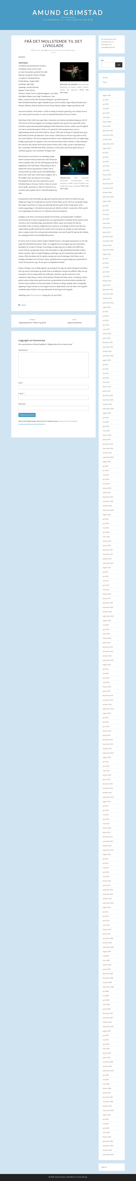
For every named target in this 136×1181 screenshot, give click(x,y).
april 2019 (106, 479)
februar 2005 (107, 1137)
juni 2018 (106, 523)
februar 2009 (107, 965)
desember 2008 (108, 974)
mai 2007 (106, 1040)
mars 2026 (106, 117)
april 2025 (106, 166)
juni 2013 (106, 762)
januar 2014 (106, 735)
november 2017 (108, 554)
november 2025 (108, 135)
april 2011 (106, 872)
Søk (102, 60)
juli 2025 (105, 153)
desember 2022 (108, 289)
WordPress (71, 1177)
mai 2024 (106, 214)
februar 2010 (107, 929)
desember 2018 (108, 497)
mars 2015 (106, 682)
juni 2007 (106, 1035)
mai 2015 (106, 673)
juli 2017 (105, 572)
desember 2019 (108, 444)
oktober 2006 (107, 1066)
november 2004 (108, 1146)
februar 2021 (107, 387)
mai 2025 (106, 162)
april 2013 (106, 766)
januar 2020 (106, 439)
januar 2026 (106, 126)
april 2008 (106, 1000)
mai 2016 (106, 625)
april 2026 (106, 113)
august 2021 (107, 360)
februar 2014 (107, 731)
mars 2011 (106, 876)
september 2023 (108, 250)
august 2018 (107, 515)
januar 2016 (106, 643)
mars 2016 (106, 634)
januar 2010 (106, 934)
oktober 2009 (107, 943)
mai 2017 (106, 581)
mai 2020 (106, 422)
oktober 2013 (107, 749)
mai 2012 (106, 815)
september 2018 (108, 510)
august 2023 (107, 254)
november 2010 (108, 894)
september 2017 (108, 563)
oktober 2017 (107, 559)
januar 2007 (106, 1057)
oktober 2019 (107, 453)
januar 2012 (106, 832)
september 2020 (108, 409)
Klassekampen (36, 295)
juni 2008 (106, 991)
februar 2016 (107, 638)
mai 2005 (106, 1124)
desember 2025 (108, 131)
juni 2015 (106, 669)
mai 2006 (106, 1080)
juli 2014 (105, 718)
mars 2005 (106, 1132)
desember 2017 (108, 550)
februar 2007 (107, 1053)
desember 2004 (108, 1141)
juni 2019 (106, 470)
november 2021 (108, 347)
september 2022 (108, 303)
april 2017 (106, 585)
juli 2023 (105, 259)
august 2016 (107, 620)
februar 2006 (107, 1088)
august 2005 (107, 1115)
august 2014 (107, 713)
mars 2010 (106, 925)
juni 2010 (106, 916)
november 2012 (108, 788)
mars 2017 (106, 590)
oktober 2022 (107, 298)
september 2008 (108, 987)
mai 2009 (106, 956)
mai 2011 (106, 868)
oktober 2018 (107, 506)
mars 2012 (106, 824)
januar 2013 (106, 779)
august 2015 (107, 665)
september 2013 (108, 753)
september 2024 (108, 197)
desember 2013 (108, 740)
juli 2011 (105, 859)
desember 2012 (108, 784)
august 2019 (107, 462)
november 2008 (108, 978)
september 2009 (108, 947)
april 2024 (106, 219)
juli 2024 (105, 206)
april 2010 (106, 921)
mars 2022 (106, 329)
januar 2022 (106, 338)
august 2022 (107, 307)
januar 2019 (106, 493)
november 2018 (108, 501)
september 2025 (108, 144)
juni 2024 (106, 210)
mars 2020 (106, 431)
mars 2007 (106, 1049)
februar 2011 (107, 881)
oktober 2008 (107, 982)
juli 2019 (105, 466)
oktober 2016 (107, 612)
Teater (23, 305)
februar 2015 (107, 687)
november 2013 (108, 744)
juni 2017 (106, 576)
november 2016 (108, 607)
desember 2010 (108, 890)
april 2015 (106, 678)
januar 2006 (106, 1093)
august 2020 (107, 413)
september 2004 (108, 1155)
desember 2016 (108, 603)
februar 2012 (107, 828)
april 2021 (106, 378)
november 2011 (108, 841)
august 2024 (107, 201)
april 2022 (106, 325)
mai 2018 (106, 528)
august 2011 (107, 854)
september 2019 (108, 457)
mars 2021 (106, 382)
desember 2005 (108, 1097)
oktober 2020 (107, 404)
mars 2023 (106, 276)
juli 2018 (105, 519)
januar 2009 (106, 969)
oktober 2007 (107, 1022)
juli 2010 (105, 912)
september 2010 (108, 903)
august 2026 (107, 95)
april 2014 (106, 726)
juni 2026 (106, 104)
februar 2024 (107, 228)
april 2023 (106, 272)
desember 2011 (108, 837)
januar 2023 (106, 285)
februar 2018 (107, 541)
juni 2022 (106, 316)
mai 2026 (106, 108)
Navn (20, 383)
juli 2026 (105, 100)
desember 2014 (108, 695)
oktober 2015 (107, 656)
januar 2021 (106, 391)
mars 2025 (106, 170)
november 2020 (108, 400)
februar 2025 (107, 175)
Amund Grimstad (53, 50)
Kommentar (23, 350)
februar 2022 (107, 334)
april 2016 (106, 629)
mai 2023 (106, 267)
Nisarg (84, 1177)
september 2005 (108, 1110)
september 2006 (108, 1071)
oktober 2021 (107, 351)
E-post (21, 393)
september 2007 (108, 1026)
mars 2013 (106, 771)
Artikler (105, 78)
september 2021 (108, 356)
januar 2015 (106, 691)
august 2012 (107, 801)
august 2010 (107, 907)
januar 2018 (106, 545)
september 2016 (108, 616)
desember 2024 (108, 184)
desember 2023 (108, 237)
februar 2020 (107, 435)
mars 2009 (106, 960)
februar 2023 (107, 281)
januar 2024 (106, 232)
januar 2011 (106, 885)
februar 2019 (107, 488)
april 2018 (106, 532)
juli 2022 (105, 312)
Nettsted (21, 404)
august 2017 (107, 568)
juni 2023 (106, 263)
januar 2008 (106, 1009)
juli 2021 (105, 364)
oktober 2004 (107, 1150)
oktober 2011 (107, 846)
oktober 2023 (107, 245)
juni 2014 (106, 722)
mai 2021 (106, 373)
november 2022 (108, 294)
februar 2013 (107, 775)
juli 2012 (105, 806)
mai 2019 (106, 475)
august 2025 (107, 148)
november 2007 (108, 1018)
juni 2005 (106, 1119)
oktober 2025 (107, 139)
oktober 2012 (107, 793)
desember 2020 (108, 395)
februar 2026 (107, 122)
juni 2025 (106, 157)
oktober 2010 (107, 899)
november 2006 (108, 1062)
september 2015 (108, 660)
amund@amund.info (108, 47)
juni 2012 (106, 810)
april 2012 (106, 819)
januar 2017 (106, 598)
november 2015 (108, 651)
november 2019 (108, 448)
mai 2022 (106, 320)
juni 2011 (106, 863)
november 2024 (108, 188)
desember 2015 (108, 647)
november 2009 (108, 938)
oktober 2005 (107, 1106)
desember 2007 (108, 1013)
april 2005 (106, 1128)
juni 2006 (106, 1075)
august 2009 (107, 951)
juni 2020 (106, 418)
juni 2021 (106, 369)
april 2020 (106, 426)
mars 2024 (106, 223)
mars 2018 (106, 537)
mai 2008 (106, 996)
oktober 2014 (107, 704)
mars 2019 (106, 484)
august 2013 (107, 757)
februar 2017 (107, 594)
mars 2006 (106, 1084)
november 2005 (108, 1102)
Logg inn (104, 1167)
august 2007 (107, 1031)
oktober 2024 (107, 192)
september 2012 (108, 797)
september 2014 (108, 709)
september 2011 (108, 850)
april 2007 (106, 1044)
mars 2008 (106, 1004)
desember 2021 (108, 342)
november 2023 (108, 241)
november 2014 (108, 700)
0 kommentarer (69, 50)
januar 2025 (106, 179)
